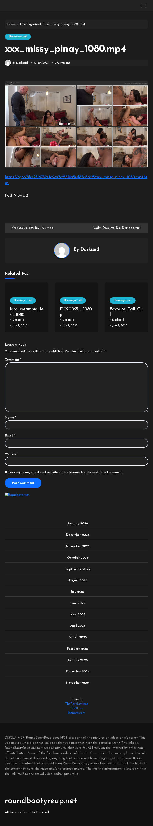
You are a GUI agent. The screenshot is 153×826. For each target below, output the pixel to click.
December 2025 (78, 535)
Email (10, 436)
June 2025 (77, 603)
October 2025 (77, 557)
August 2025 (77, 580)
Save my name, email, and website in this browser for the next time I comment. (65, 472)
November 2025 (78, 546)
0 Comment (62, 62)
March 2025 (78, 637)
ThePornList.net (76, 704)
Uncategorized (18, 36)
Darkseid (89, 249)
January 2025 (78, 660)
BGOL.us (76, 708)
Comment (13, 359)
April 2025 (77, 626)
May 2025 (77, 614)
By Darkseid (20, 62)
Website (11, 454)
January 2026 (78, 523)
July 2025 (78, 591)
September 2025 (77, 569)
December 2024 (78, 671)
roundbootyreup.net (41, 801)
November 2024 (78, 683)
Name (10, 417)
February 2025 (78, 648)
